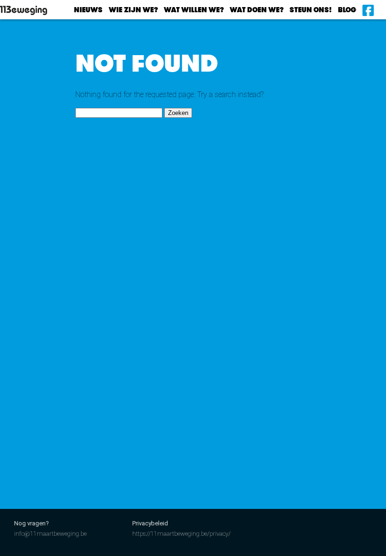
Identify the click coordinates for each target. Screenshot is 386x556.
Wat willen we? (194, 10)
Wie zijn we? (133, 10)
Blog (347, 10)
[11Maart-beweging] (35, 10)
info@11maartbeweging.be (50, 533)
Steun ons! (311, 10)
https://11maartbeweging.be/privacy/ (181, 533)
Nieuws (88, 10)
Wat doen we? (256, 10)
